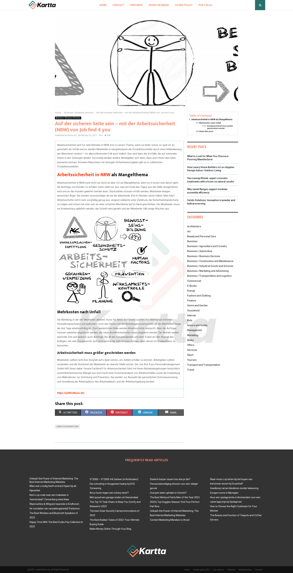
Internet (191, 315)
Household (193, 310)
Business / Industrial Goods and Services (210, 266)
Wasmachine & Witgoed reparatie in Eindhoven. (55, 504)
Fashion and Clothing (199, 295)
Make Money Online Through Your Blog (110, 528)
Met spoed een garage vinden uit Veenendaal (114, 497)
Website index (245, 570)
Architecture (194, 226)
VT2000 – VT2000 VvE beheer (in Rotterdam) (114, 479)
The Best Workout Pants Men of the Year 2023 (175, 497)
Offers (190, 345)
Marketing (192, 335)
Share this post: (206, 131)
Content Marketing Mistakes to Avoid (169, 520)
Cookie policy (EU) (201, 570)
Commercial (194, 281)
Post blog (205, 5)
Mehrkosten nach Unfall (210, 123)
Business (192, 241)
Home (103, 5)
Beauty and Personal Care (201, 236)
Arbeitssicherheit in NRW (83, 175)
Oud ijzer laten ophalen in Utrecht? (168, 492)
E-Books (192, 285)
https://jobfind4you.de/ (71, 392)
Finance (191, 300)
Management (194, 330)
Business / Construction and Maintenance (210, 261)
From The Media (159, 5)
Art (188, 231)
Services (192, 350)
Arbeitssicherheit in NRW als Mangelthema (211, 119)
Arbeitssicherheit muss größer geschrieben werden (220, 127)
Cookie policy (183, 5)
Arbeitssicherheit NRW (67, 426)
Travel (190, 369)
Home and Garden (197, 305)
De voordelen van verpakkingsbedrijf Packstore (55, 508)
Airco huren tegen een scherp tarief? (109, 492)
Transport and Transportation (203, 364)
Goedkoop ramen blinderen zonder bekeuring (234, 488)
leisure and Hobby (197, 325)
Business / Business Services (68, 118)
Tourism (192, 360)
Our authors (218, 570)
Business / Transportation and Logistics (209, 275)
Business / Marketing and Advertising (208, 271)
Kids (189, 320)
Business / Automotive (199, 251)
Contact (118, 5)
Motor (190, 340)
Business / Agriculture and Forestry (207, 246)
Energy (191, 290)
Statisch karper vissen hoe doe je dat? (170, 479)
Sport (190, 355)
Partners (136, 5)
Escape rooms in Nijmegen (224, 492)
